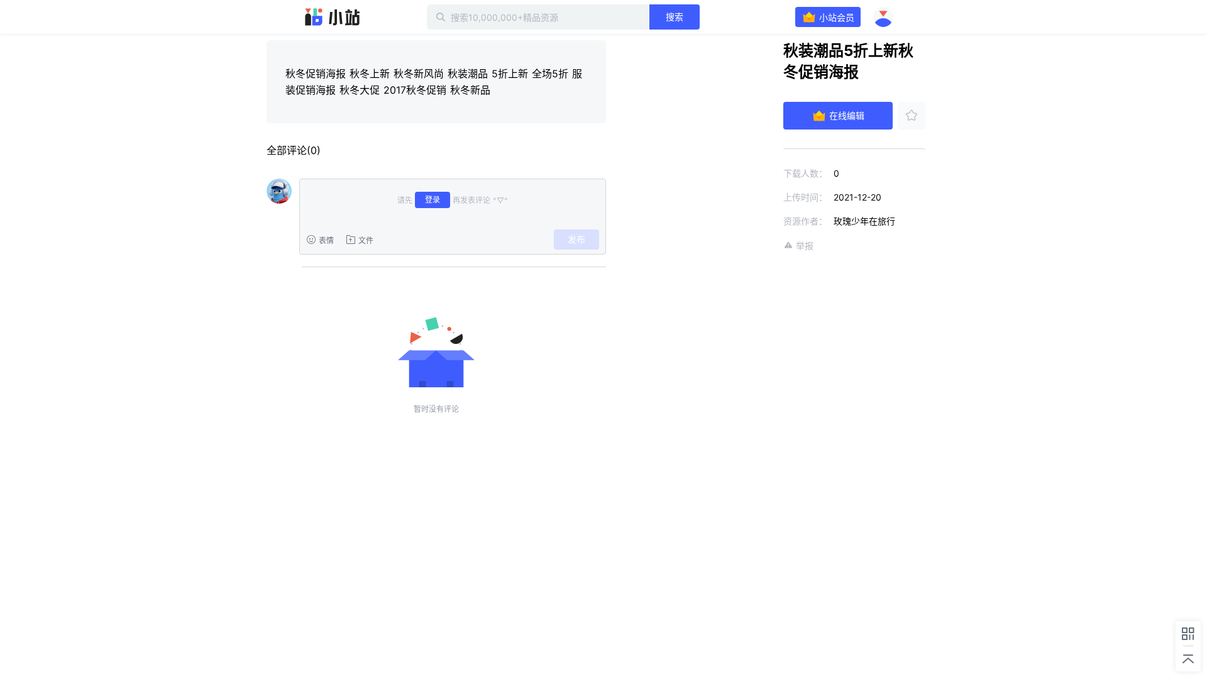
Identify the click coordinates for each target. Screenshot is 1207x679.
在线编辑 (846, 115)
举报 (804, 245)
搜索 (674, 16)
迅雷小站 (332, 17)
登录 (432, 199)
